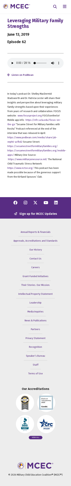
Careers (35, 267)
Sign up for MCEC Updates (38, 214)
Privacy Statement (35, 338)
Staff (35, 364)
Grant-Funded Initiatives (35, 276)
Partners (35, 329)
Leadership (35, 302)
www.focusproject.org (30, 115)
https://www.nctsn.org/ (20, 168)
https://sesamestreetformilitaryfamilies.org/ (32, 146)
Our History (35, 249)
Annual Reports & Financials (36, 232)
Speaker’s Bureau (35, 355)
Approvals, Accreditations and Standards (35, 240)
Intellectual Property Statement (35, 293)
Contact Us (35, 258)
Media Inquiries (35, 311)
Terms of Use (35, 373)
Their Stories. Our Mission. (35, 285)
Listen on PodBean (22, 74)
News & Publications (36, 320)
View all (35, 437)
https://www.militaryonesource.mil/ (27, 159)
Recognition (35, 346)
